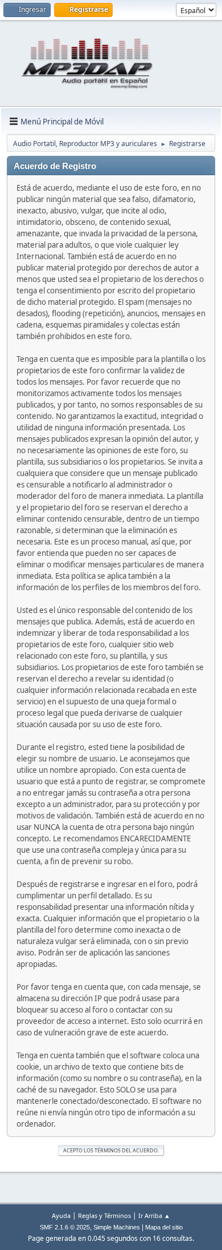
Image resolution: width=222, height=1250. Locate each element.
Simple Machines (116, 1227)
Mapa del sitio (164, 1227)
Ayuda (61, 1215)
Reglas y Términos (104, 1215)
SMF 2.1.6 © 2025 (65, 1227)
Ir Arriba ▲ (154, 1215)
